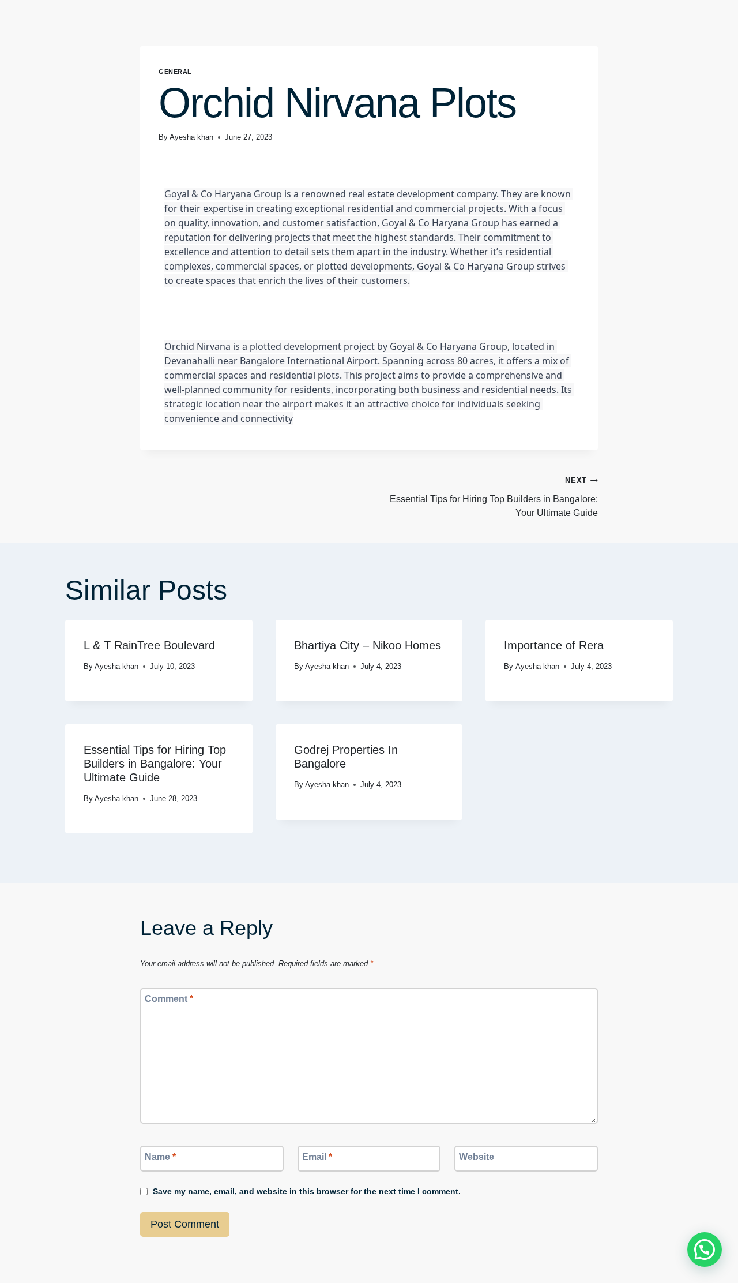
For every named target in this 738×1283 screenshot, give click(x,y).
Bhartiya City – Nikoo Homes (367, 645)
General (175, 71)
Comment (169, 999)
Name (160, 1156)
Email (317, 1156)
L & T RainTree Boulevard (149, 645)
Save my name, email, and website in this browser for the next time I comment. (307, 1191)
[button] (704, 1249)
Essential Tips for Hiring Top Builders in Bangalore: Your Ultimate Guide (494, 497)
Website (476, 1156)
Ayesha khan (191, 137)
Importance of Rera (554, 645)
